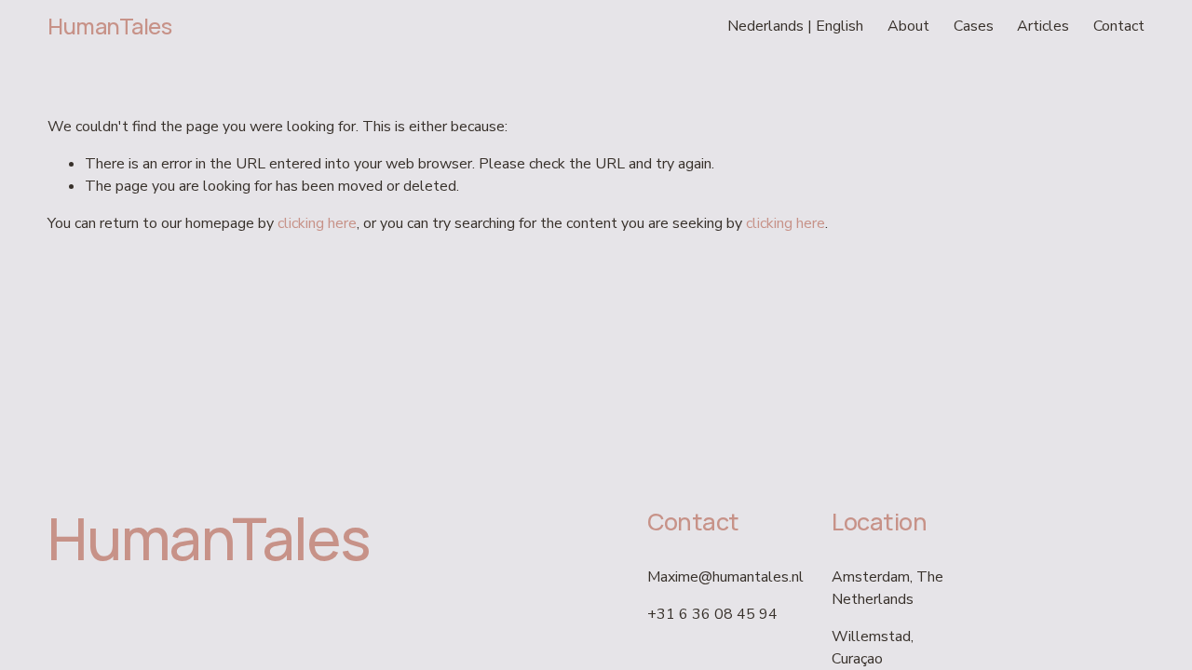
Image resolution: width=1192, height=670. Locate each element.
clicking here (317, 223)
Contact (1119, 26)
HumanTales (109, 26)
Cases (974, 26)
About (908, 26)
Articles (1043, 26)
